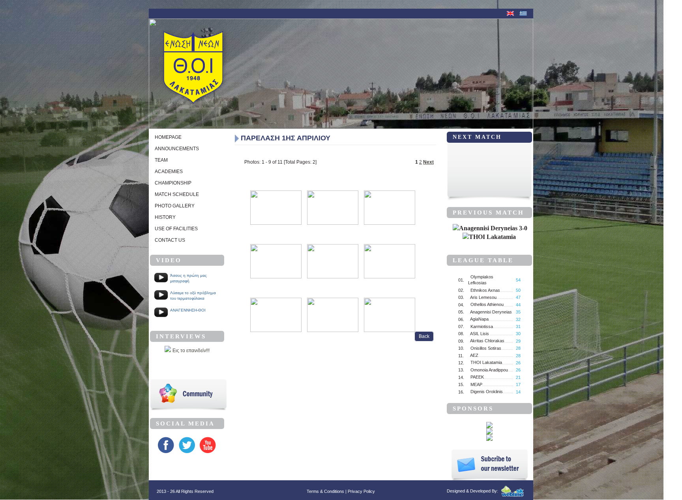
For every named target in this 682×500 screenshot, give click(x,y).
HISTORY (165, 217)
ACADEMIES (169, 171)
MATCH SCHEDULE (177, 194)
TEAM (161, 160)
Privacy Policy (361, 491)
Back (424, 336)
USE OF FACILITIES (176, 228)
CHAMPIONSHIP (173, 183)
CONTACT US (170, 240)
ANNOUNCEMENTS (177, 148)
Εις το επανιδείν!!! (191, 350)
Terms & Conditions (325, 491)
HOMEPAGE (168, 137)
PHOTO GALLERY (175, 206)
